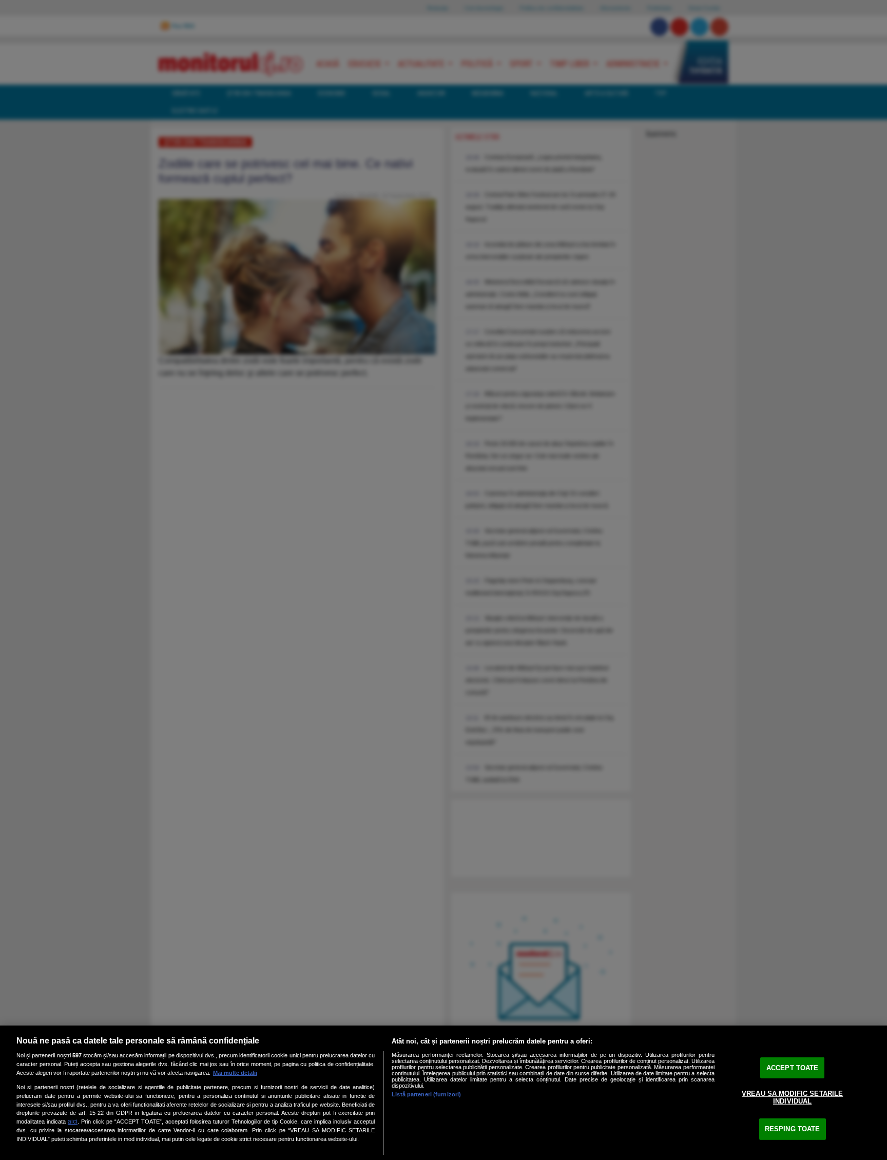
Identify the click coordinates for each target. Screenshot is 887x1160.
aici (73, 1121)
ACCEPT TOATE (792, 1068)
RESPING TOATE (792, 1129)
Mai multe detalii (235, 1073)
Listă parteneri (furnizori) (426, 1094)
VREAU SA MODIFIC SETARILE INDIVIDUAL (792, 1097)
